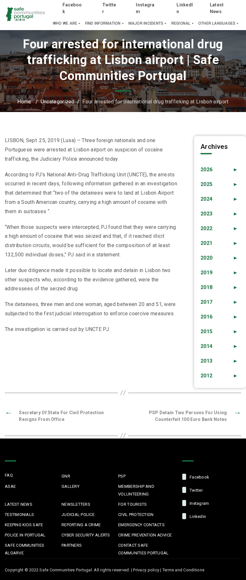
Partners (72, 545)
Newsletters (76, 504)
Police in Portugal (25, 535)
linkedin (197, 516)
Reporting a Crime (81, 524)
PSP (122, 476)
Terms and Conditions (183, 570)
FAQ (9, 475)
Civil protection (135, 514)
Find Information (103, 23)
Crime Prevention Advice (145, 535)
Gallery (70, 486)
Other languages (217, 23)
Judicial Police (78, 514)
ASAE (10, 486)
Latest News (217, 8)
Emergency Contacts (141, 524)
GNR (66, 476)
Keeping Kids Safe (24, 524)
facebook (199, 477)
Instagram (145, 8)
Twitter (109, 8)
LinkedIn (184, 8)
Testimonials (19, 514)
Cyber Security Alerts (86, 535)
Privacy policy (146, 570)
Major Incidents (146, 23)
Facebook (72, 8)
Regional (181, 23)
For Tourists (132, 504)
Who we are (65, 23)
